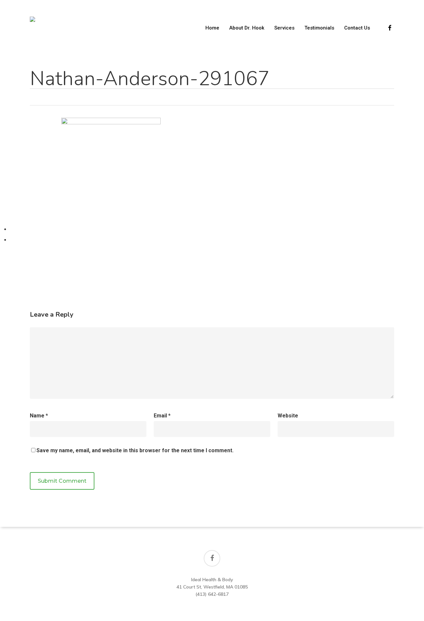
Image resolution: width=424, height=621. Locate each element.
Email (162, 415)
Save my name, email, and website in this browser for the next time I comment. (135, 450)
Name (39, 415)
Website (288, 415)
